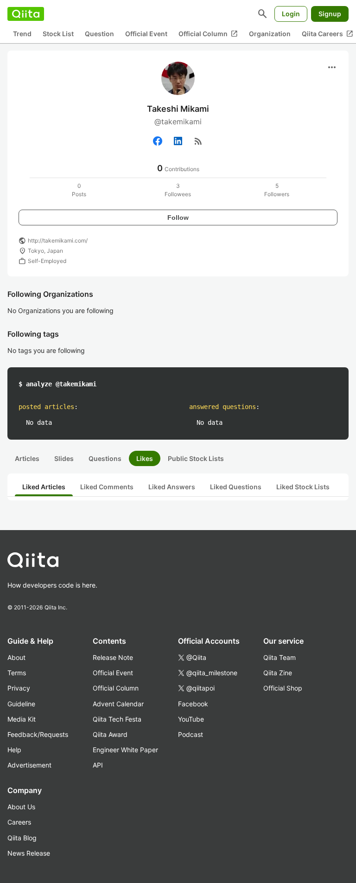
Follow (178, 217)
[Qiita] (25, 14)
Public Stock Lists (196, 458)
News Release (28, 853)
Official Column (208, 33)
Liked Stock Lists (303, 487)
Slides (64, 458)
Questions (105, 458)
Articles (27, 458)
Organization (270, 34)
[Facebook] (157, 141)
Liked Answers (171, 487)
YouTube (191, 719)
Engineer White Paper (125, 750)
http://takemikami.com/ (58, 240)
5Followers (276, 190)
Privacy (18, 688)
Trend (22, 34)
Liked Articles (43, 487)
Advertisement (29, 765)
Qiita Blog (22, 838)
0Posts (79, 190)
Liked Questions (235, 487)
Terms (16, 673)
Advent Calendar (118, 704)
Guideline (21, 704)
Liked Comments (107, 487)
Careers (19, 822)
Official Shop (282, 688)
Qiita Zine (277, 673)
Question (99, 34)
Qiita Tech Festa (117, 719)
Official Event (146, 34)
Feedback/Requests (37, 734)
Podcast (190, 734)
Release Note (113, 657)
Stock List (58, 34)
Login (291, 14)
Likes (144, 458)
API (98, 765)
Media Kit (21, 719)
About (16, 657)
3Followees (178, 190)
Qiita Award (110, 734)
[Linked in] (178, 141)
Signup (329, 14)
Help (14, 750)
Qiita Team (279, 657)
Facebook (193, 704)
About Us (21, 807)
